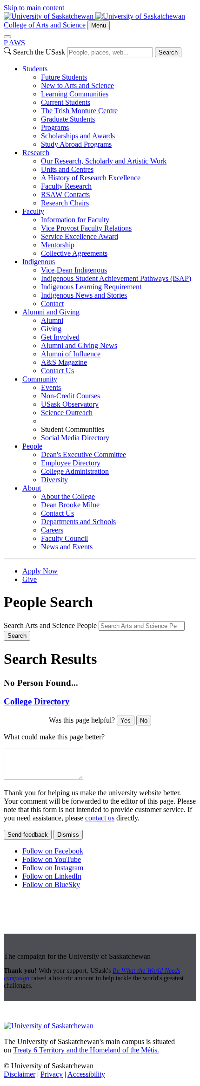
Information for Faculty (75, 220)
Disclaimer (19, 1074)
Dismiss (68, 834)
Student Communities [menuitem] (72, 429)
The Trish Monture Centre (79, 111)
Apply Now (40, 571)
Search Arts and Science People (50, 625)
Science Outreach (67, 413)
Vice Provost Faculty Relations (86, 228)
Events (51, 387)
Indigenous (38, 262)
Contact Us (57, 371)
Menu (98, 25)
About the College (68, 496)
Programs (55, 127)
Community (39, 379)
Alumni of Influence (70, 354)
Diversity (54, 480)
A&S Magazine (64, 362)
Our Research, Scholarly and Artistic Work (104, 161)
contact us (99, 818)
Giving (51, 329)
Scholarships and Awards (78, 136)
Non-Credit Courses (70, 396)
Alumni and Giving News (79, 345)
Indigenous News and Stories (84, 295)
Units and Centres (67, 169)
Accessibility (86, 1074)
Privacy (51, 1074)
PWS (14, 43)
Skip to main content (34, 8)
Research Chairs (65, 203)
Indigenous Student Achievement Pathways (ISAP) (116, 278)
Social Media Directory (75, 438)
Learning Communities (74, 94)
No (143, 720)
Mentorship (57, 245)
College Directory (37, 701)
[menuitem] (109, 107)
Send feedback (27, 834)
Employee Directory (70, 463)
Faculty (33, 211)
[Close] (7, 36)
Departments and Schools (78, 522)
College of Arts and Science (45, 25)
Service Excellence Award (79, 236)
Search (168, 52)
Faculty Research (66, 186)
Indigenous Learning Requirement (91, 287)
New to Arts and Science (77, 85)
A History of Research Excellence (90, 178)
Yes (125, 720)
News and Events (67, 547)
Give (29, 579)
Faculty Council (64, 538)
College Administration (75, 471)
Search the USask (39, 52)
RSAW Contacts (65, 194)
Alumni (52, 320)
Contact (52, 303)
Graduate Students (68, 119)
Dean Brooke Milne (70, 505)
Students (34, 69)
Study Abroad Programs (76, 144)
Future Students (64, 77)
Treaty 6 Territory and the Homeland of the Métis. (86, 1050)
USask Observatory (70, 404)
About (31, 488)
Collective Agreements (74, 253)
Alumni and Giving (51, 312)
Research (35, 153)
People (32, 446)
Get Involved (60, 337)
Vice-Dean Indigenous (74, 270)
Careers (52, 530)
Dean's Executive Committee (83, 454)
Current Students (65, 102)
